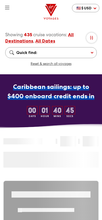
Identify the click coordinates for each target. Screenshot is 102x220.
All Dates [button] (45, 41)
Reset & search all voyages (51, 64)
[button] (85, 8)
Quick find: (26, 52)
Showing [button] (14, 35)
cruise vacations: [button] (50, 35)
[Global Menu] (5, 5)
